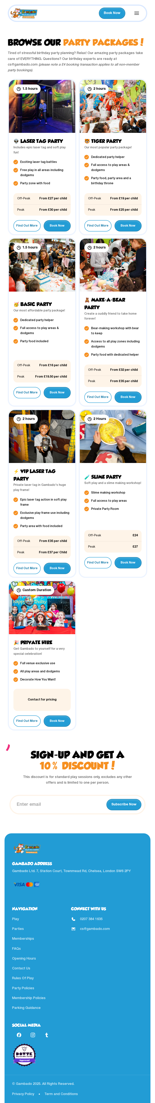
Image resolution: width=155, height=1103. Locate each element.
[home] (24, 13)
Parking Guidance (26, 1007)
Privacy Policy (23, 1094)
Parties (18, 928)
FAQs (16, 948)
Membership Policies (29, 998)
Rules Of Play (23, 978)
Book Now (112, 13)
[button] (136, 13)
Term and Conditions (61, 1094)
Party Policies (23, 988)
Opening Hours (24, 958)
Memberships (23, 938)
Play (15, 919)
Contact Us (21, 968)
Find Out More (27, 225)
